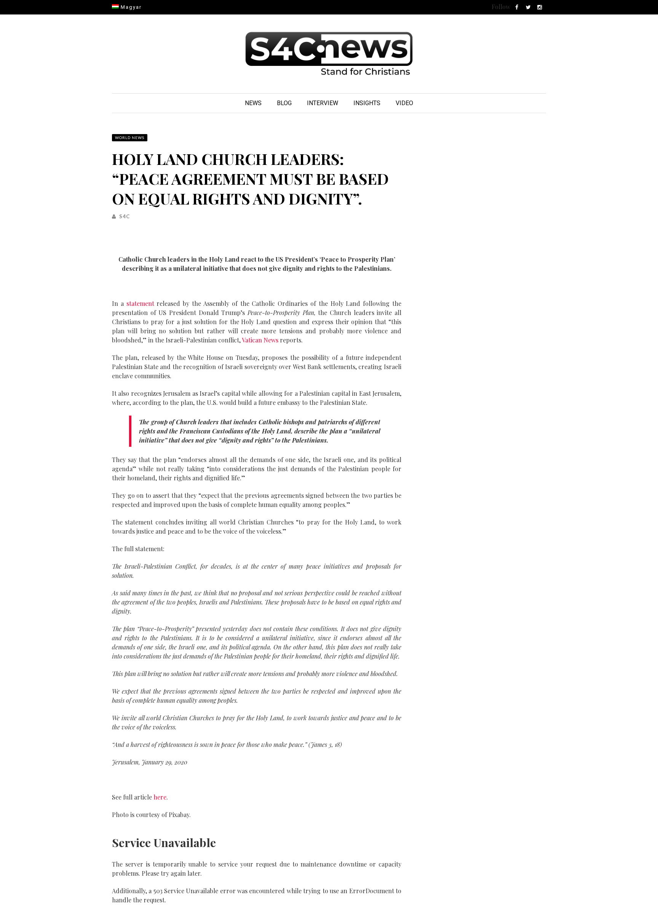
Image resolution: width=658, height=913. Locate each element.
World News (129, 137)
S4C (124, 216)
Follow (501, 7)
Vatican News (260, 340)
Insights (366, 103)
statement (140, 303)
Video (404, 103)
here (159, 797)
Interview (322, 103)
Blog (284, 103)
